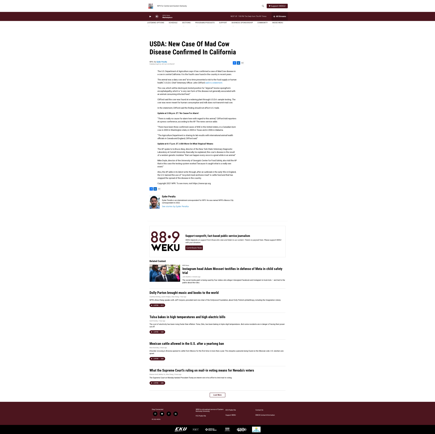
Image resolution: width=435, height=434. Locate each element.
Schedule (173, 23)
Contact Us (259, 410)
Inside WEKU (277, 23)
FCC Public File (201, 416)
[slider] (160, 16)
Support (223, 23)
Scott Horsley (154, 321)
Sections (186, 23)
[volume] (157, 16)
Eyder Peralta (162, 62)
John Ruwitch (186, 277)
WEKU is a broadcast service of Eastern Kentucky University (210, 410)
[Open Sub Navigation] (149, 26)
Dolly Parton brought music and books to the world (184, 293)
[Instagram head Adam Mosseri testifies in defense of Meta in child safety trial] (165, 273)
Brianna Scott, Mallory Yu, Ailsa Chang (161, 374)
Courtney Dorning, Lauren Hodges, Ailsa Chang (164, 297)
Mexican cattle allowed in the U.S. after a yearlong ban (187, 344)
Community (262, 23)
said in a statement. (214, 83)
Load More (217, 395)
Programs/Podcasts (205, 23)
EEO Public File (231, 410)
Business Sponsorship (242, 23)
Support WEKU (231, 415)
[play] (150, 16)
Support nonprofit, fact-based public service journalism (217, 236)
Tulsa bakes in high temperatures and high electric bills (187, 317)
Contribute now (194, 247)
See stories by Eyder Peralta (175, 206)
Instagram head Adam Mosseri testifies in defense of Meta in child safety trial (232, 271)
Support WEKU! (278, 6)
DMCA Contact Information (265, 415)
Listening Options (155, 23)
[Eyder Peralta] (155, 202)
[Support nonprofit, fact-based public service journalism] (165, 241)
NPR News (185, 265)
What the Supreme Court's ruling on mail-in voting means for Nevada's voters (202, 370)
